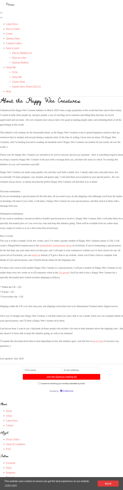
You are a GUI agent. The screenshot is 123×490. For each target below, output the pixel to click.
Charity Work (18, 81)
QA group (63, 272)
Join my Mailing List (22, 53)
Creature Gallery (14, 43)
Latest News (12, 24)
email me (36, 255)
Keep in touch (12, 48)
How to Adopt (13, 29)
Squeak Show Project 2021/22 (26, 86)
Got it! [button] (108, 483)
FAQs (15, 72)
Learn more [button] (11, 485)
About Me (11, 67)
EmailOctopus (68, 391)
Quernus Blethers (20, 62)
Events (9, 33)
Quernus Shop (13, 38)
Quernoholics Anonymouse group (56, 245)
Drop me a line (19, 57)
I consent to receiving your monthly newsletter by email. (62, 383)
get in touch (98, 341)
